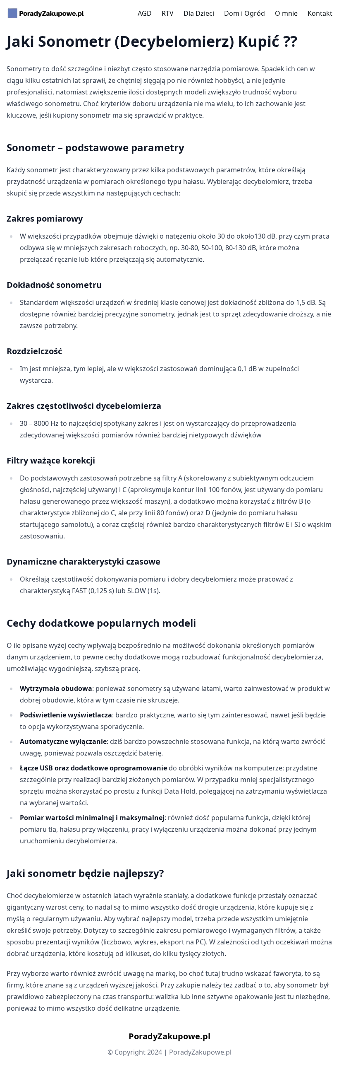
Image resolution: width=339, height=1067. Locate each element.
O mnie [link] (286, 13)
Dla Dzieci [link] (199, 13)
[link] (46, 13)
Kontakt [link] (320, 13)
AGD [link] (145, 13)
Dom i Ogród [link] (244, 13)
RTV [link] (168, 13)
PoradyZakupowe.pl (169, 1036)
